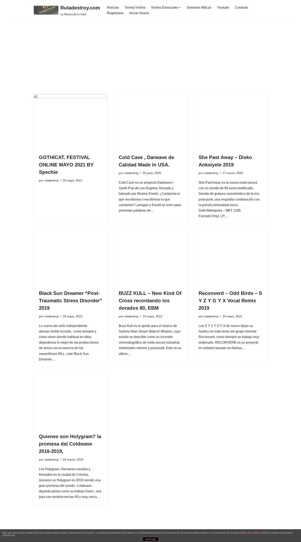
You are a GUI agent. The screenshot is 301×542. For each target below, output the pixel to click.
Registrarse (115, 13)
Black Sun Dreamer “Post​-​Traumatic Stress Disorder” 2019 (70, 300)
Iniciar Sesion (139, 13)
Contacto (241, 7)
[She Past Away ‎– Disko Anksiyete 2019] (230, 122)
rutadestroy (51, 180)
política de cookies (249, 532)
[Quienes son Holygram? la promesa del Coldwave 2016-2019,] (71, 401)
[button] (180, 7)
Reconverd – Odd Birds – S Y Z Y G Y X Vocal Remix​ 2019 (230, 300)
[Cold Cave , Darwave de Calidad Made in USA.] (150, 122)
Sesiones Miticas (199, 7)
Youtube (223, 7)
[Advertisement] (150, 63)
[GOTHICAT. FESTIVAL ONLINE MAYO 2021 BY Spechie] (71, 122)
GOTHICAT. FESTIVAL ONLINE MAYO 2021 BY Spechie (66, 165)
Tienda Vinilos (134, 7)
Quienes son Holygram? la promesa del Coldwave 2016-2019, (70, 444)
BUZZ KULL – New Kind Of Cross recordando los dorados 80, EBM (150, 300)
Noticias (113, 7)
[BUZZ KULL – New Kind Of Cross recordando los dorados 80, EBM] (150, 257)
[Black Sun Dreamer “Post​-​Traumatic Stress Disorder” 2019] (71, 257)
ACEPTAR (150, 539)
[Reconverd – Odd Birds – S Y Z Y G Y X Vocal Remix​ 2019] (230, 257)
